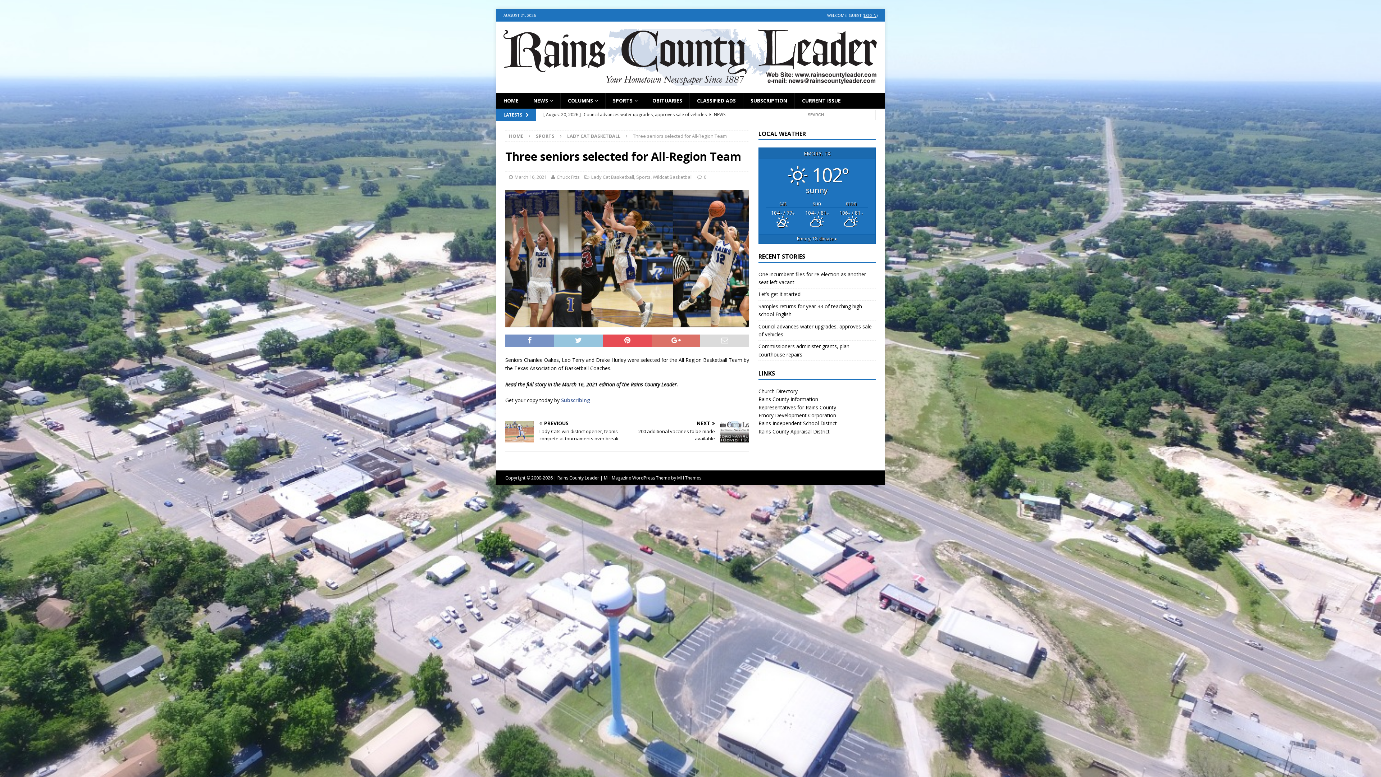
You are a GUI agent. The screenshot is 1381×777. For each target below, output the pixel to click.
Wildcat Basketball (673, 177)
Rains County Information (788, 399)
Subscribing (575, 400)
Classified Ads (716, 100)
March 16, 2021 (531, 177)
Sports (623, 100)
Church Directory (778, 391)
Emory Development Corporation (797, 415)
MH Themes (689, 478)
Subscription (769, 100)
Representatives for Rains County (797, 407)
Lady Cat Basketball (612, 177)
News (540, 100)
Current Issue (821, 100)
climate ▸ (817, 239)
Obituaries (667, 100)
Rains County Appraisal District (794, 431)
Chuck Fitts (568, 177)
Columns (580, 100)
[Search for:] (840, 114)
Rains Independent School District (797, 423)
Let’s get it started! (780, 294)
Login (870, 15)
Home (511, 100)
